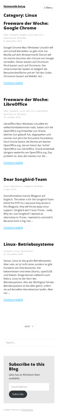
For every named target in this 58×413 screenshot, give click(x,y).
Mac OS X (38, 34)
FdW (6, 34)
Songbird (28, 186)
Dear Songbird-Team (25, 179)
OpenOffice (42, 111)
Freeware (13, 34)
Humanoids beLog (14, 6)
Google (22, 34)
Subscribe (17, 394)
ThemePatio (27, 409)
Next (27, 326)
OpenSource (10, 37)
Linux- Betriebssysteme (29, 244)
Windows (21, 37)
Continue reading (13, 82)
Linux (30, 34)
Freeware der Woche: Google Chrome (26, 25)
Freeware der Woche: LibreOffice (26, 102)
